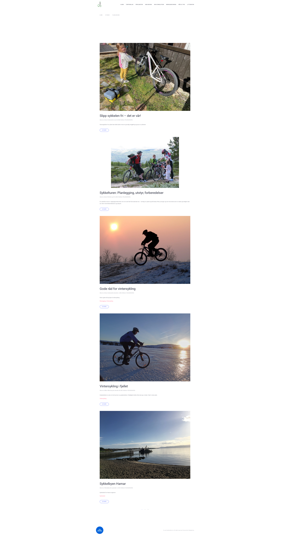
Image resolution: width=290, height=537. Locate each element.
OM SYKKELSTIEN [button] (159, 4)
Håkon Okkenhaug (108, 390)
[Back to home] (99, 4)
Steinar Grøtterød (108, 120)
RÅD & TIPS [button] (182, 4)
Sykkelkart (102, 496)
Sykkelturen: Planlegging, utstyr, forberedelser (131, 193)
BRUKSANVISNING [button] (171, 4)
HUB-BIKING (148, 4)
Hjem (122, 4)
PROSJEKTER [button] (139, 4)
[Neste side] (148, 509)
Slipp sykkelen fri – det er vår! (120, 116)
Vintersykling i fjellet (114, 386)
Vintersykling (109, 301)
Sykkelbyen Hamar (113, 484)
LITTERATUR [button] (190, 4)
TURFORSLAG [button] (129, 4)
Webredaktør (107, 488)
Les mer (104, 130)
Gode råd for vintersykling (118, 289)
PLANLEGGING (129, 120)
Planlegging (103, 301)
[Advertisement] (145, 29)
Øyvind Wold (107, 197)
